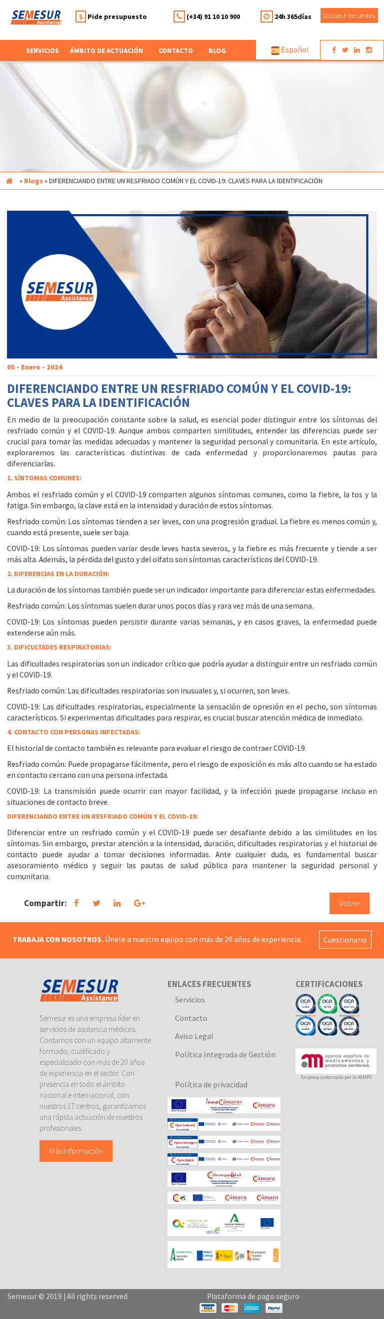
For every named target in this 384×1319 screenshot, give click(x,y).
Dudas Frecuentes (349, 15)
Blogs (33, 180)
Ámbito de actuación (106, 50)
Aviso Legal (194, 1036)
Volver (349, 903)
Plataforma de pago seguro (253, 1296)
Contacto (175, 50)
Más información (76, 1150)
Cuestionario (345, 939)
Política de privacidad (211, 1084)
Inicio (9, 180)
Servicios (190, 999)
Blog (217, 50)
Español (294, 49)
